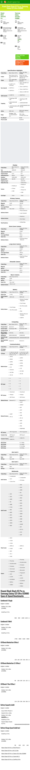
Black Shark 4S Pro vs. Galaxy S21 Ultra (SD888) (14, 753)
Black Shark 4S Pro (3, 16)
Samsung (17, 13)
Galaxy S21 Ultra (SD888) (17, 16)
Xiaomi (2, 13)
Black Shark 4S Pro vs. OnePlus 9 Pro (11, 759)
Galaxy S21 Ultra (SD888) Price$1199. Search (20, 63)
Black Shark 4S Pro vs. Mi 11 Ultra (10, 750)
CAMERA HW (19, 40)
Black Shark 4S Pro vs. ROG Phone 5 (11, 747)
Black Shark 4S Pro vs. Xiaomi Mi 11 (11, 756)
